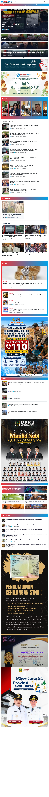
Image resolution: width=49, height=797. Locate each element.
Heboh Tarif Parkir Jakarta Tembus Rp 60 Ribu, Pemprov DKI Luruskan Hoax (35, 236)
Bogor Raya (27, 5)
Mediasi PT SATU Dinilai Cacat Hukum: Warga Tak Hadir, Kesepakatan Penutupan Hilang (26, 382)
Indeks (3, 5)
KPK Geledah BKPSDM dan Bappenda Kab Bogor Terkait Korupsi (21, 389)
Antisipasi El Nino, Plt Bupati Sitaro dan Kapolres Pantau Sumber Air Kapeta (24, 539)
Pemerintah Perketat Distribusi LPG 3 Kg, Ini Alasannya (10, 502)
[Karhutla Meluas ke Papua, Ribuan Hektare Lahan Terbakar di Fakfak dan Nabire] (42, 108)
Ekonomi (38, 5)
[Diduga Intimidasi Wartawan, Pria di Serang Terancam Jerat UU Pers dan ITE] (3, 520)
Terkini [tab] (5, 121)
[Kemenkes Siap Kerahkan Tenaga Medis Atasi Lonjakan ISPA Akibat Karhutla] (8, 108)
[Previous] (3, 108)
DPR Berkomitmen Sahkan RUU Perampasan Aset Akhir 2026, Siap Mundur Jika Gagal (11, 254)
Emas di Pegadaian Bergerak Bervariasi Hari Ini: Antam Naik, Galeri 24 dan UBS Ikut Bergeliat (23, 284)
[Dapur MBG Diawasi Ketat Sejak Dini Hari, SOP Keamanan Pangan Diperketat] (31, 108)
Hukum (43, 5)
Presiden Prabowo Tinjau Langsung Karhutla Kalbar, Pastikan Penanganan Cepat (12, 216)
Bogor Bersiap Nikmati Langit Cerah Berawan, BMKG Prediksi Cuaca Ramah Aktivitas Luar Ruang (26, 545)
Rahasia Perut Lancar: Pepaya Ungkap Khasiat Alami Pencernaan (12, 511)
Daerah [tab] (11, 121)
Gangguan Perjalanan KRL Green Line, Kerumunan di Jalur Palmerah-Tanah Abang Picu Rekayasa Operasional (12, 237)
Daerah (33, 5)
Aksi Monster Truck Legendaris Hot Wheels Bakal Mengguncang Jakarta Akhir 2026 (12, 489)
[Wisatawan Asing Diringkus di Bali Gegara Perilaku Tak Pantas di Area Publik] (19, 108)
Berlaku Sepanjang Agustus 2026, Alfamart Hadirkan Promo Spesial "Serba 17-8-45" (27, 302)
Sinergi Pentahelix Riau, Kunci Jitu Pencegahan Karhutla (34, 511)
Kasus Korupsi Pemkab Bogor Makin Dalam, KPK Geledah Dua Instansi (22, 411)
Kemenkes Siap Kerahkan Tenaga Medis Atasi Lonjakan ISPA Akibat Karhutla (24, 529)
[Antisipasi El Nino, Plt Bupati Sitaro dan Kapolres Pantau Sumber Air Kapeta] (3, 540)
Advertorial (9, 5)
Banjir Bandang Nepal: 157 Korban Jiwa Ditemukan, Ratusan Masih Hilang (23, 404)
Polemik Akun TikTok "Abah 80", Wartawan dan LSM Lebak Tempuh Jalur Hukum (24, 397)
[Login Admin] (47, 2)
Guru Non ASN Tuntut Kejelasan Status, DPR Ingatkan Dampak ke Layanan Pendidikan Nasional (26, 524)
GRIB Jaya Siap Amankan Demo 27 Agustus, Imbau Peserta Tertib (34, 253)
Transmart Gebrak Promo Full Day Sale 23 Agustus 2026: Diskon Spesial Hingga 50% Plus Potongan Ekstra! (27, 310)
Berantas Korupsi (18, 5)
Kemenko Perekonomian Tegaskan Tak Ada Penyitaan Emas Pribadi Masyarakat (27, 294)
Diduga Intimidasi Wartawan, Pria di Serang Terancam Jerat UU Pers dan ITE (24, 519)
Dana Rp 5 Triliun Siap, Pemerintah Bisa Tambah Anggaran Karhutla (34, 502)
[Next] (46, 108)
